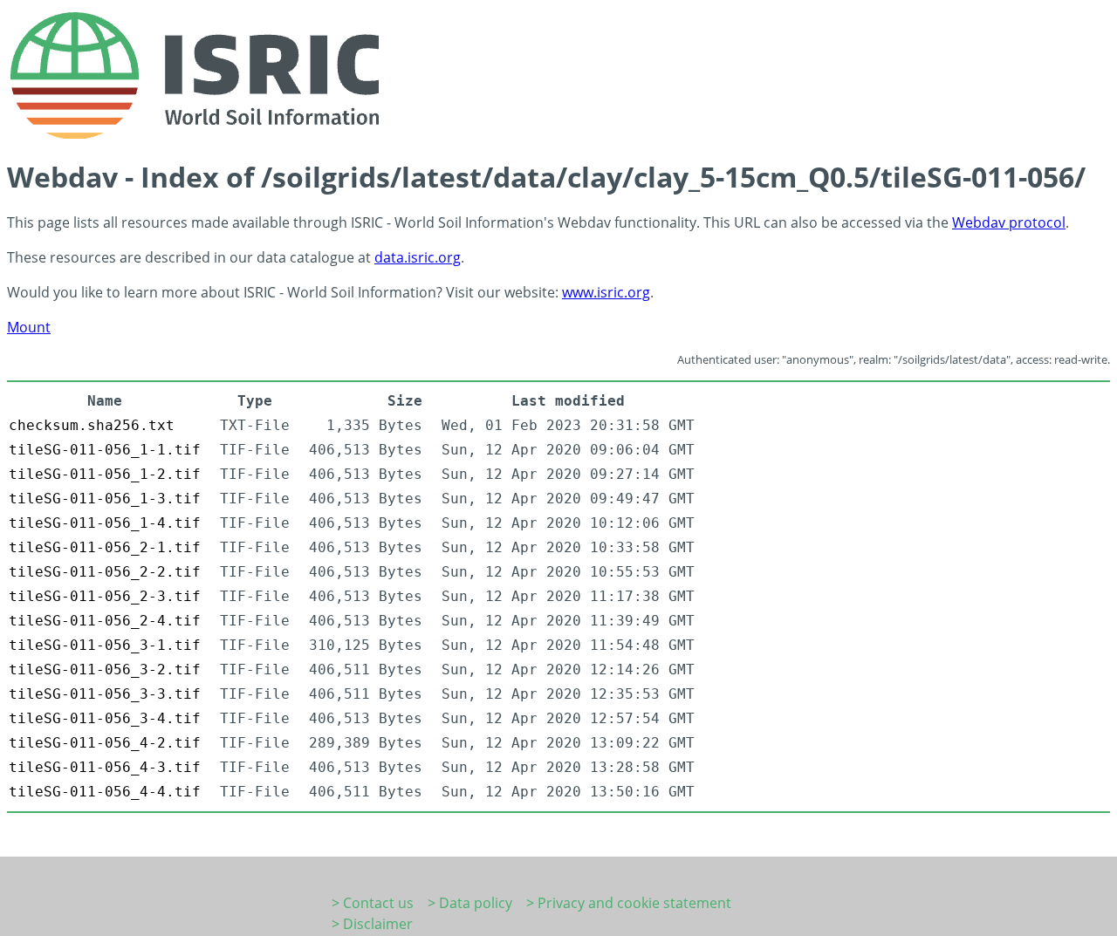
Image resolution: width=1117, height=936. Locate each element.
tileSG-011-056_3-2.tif (105, 669)
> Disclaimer (372, 923)
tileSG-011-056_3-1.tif (105, 645)
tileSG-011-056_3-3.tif (105, 694)
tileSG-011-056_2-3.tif (105, 596)
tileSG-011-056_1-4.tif (105, 523)
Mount (29, 327)
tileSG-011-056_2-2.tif (105, 572)
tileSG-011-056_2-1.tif (105, 547)
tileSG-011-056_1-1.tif (105, 449)
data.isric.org (417, 257)
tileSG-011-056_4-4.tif (105, 791)
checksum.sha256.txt (92, 425)
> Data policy (470, 902)
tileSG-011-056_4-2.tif (105, 742)
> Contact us (373, 902)
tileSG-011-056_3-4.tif (105, 718)
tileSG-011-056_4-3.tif (105, 767)
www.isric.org (606, 292)
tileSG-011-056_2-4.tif (105, 620)
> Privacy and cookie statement (628, 902)
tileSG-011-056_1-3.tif (105, 498)
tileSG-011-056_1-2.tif (105, 474)
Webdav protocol (1009, 222)
